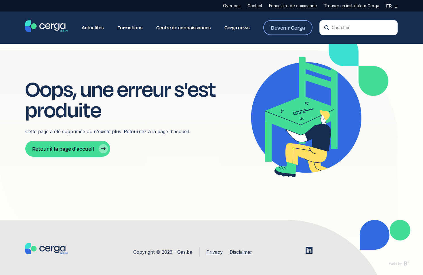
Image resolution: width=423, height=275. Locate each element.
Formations (129, 27)
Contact (254, 5)
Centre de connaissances (183, 27)
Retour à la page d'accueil (63, 148)
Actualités (93, 27)
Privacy (214, 252)
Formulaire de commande (293, 5)
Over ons (232, 5)
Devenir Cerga (288, 27)
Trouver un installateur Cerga (351, 5)
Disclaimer (241, 252)
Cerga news (236, 27)
